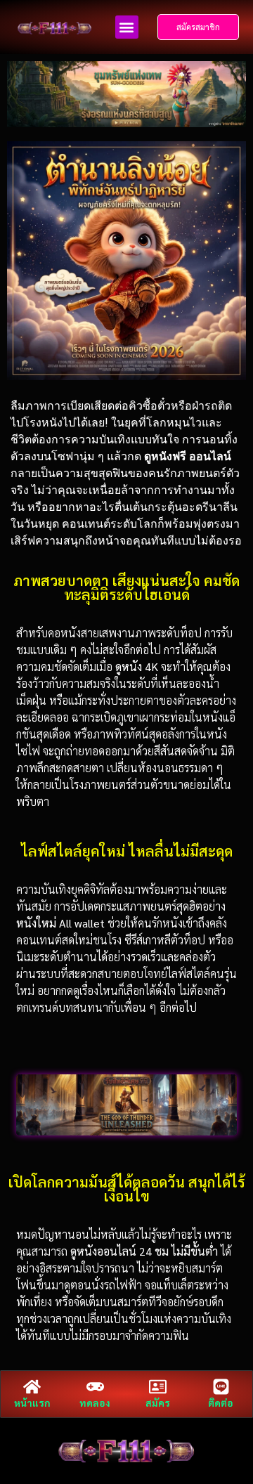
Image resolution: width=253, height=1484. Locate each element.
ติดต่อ (220, 1402)
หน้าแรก (32, 1402)
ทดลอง (94, 1402)
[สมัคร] (158, 1386)
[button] (126, 27)
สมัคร (157, 1402)
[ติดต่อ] (221, 1386)
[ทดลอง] (95, 1386)
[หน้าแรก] (32, 1386)
